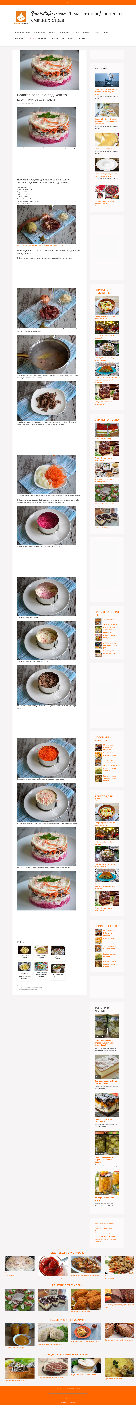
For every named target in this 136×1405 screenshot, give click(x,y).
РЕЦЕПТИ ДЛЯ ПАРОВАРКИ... (68, 1319)
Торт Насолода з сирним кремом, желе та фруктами (110, 622)
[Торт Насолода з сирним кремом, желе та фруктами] (98, 622)
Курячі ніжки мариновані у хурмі (28, 989)
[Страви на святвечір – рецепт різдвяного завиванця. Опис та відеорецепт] (107, 369)
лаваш (105, 1242)
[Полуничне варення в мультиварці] (53, 1266)
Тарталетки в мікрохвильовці (15, 1380)
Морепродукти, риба (22, 32)
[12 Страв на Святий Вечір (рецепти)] (107, 328)
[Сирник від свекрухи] (107, 517)
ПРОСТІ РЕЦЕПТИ (106, 926)
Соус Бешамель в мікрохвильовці (83, 1375)
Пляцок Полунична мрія (103, 438)
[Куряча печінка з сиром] (119, 1368)
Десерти (52, 32)
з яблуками (99, 1242)
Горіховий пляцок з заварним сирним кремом (110, 778)
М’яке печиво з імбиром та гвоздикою (108, 747)
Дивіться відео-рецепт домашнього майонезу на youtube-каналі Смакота (44, 245)
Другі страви (19, 38)
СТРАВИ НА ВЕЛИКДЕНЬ (102, 292)
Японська (106, 1239)
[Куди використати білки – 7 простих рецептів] (107, 470)
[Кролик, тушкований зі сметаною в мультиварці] (20, 1264)
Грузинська (111, 1228)
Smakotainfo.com (67, 1402)
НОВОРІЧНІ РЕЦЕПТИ (102, 739)
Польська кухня (100, 1233)
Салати (31, 38)
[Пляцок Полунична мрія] (107, 430)
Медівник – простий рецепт (81, 1311)
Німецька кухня (106, 1230)
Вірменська (107, 1226)
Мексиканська (98, 1230)
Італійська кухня (99, 1223)
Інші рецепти (82, 38)
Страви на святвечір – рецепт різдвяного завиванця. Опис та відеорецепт (106, 380)
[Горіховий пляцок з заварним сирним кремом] (98, 779)
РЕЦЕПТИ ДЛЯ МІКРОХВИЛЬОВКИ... (68, 1354)
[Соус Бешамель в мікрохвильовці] (86, 1366)
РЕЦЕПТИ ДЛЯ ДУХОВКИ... (68, 1285)
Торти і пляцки (67, 38)
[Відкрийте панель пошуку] (15, 43)
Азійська (106, 1223)
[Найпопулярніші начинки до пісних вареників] (107, 348)
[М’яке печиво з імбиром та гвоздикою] (98, 748)
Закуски (96, 32)
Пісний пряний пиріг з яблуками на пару (119, 1340)
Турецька (115, 1233)
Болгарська (111, 1223)
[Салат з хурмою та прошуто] (98, 638)
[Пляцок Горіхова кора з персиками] (98, 755)
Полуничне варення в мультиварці (50, 1278)
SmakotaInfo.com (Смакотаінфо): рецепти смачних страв (76, 17)
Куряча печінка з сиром (113, 1379)
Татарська (109, 1233)
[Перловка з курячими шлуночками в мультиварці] (119, 1265)
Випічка (55, 38)
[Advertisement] (49, 164)
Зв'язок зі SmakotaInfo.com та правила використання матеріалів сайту (68, 1398)
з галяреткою (113, 1239)
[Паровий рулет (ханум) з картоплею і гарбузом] (86, 1331)
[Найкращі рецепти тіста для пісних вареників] (107, 305)
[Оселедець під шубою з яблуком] (98, 653)
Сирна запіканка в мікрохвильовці (50, 1378)
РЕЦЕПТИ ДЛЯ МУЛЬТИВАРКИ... (68, 1252)
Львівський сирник (60, 1388)
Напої (106, 32)
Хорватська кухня (99, 1239)
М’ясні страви (39, 32)
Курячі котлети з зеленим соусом (50, 1344)
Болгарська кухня (99, 1226)
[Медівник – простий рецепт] (86, 1299)
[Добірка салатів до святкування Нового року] (98, 646)
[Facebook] (67, 2)
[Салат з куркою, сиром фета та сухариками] (98, 630)
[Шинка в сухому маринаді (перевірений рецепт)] (119, 1296)
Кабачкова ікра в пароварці (15, 1347)
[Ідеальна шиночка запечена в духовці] (107, 493)
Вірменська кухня (101, 1228)
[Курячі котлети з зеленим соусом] (53, 1333)
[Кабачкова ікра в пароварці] (20, 1334)
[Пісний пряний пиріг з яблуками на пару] (119, 1331)
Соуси (76, 32)
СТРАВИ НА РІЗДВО (107, 419)
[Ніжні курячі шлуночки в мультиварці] (86, 1265)
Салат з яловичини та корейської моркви (30, 987)
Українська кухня (105, 1236)
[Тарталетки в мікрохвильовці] (20, 1368)
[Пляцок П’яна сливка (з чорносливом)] (107, 392)
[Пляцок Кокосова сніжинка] (98, 771)
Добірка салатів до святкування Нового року (110, 645)
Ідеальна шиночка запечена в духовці (18, 1313)
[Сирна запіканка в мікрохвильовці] (53, 1367)
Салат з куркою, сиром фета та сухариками (109, 630)
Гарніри (86, 32)
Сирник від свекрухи (102, 528)
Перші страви (64, 32)
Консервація (42, 38)
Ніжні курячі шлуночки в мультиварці (85, 1275)
